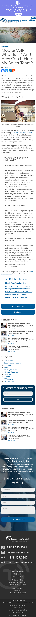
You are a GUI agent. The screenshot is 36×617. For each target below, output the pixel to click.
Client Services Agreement (18, 605)
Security (16, 20)
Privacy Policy (18, 607)
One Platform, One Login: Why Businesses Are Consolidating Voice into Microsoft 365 (21, 339)
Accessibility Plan (18, 612)
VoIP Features (9, 381)
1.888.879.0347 (17, 557)
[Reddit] (13, 70)
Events (6, 367)
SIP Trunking (8, 379)
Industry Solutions (10, 370)
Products (24, 20)
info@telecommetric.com (18, 552)
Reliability (7, 374)
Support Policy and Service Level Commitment (18, 603)
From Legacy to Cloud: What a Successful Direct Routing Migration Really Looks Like (19, 347)
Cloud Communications (12, 363)
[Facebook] (3, 70)
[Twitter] (6, 70)
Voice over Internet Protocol (22, 133)
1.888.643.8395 (17, 547)
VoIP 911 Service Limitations (18, 610)
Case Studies (8, 361)
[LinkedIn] (10, 70)
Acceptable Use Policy (18, 600)
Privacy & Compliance (11, 372)
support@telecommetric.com (20, 562)
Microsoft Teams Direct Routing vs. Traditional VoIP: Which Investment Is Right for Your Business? (20, 325)
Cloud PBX (7, 365)
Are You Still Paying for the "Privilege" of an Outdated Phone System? (20, 332)
